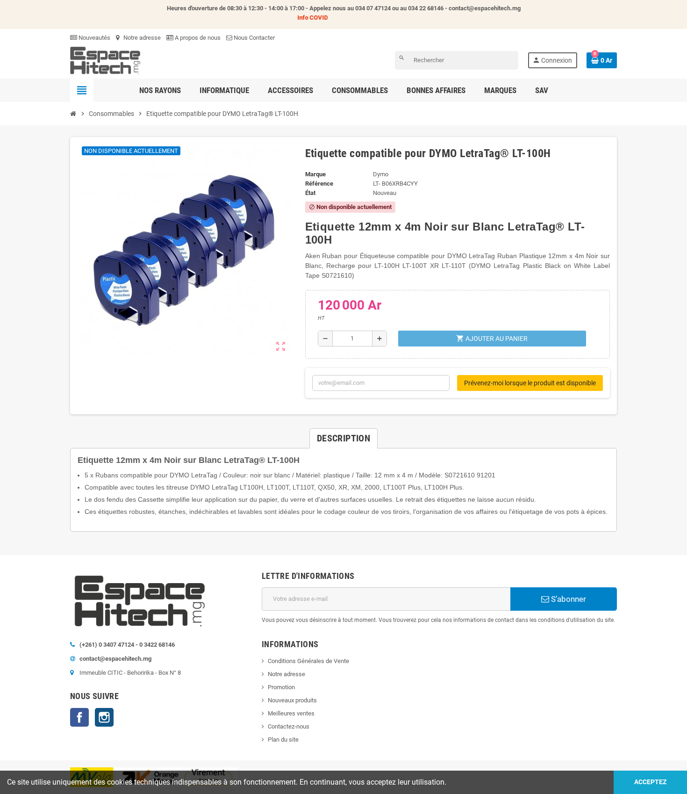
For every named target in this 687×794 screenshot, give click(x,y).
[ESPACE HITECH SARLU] (105, 60)
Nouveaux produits (292, 700)
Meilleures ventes (291, 713)
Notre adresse (141, 37)
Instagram (104, 717)
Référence (319, 183)
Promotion (281, 687)
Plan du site (283, 739)
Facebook (79, 717)
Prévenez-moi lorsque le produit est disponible (530, 383)
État (310, 192)
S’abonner (567, 599)
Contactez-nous (288, 726)
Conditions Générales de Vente (308, 660)
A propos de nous (197, 37)
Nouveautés (93, 37)
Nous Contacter (253, 37)
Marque (315, 174)
